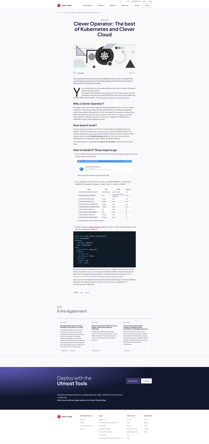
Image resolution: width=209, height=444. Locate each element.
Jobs (128, 435)
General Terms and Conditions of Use (109, 422)
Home (61, 12)
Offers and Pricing (85, 416)
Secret (109, 269)
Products (101, 5)
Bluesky (146, 422)
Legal (100, 416)
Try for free (146, 381)
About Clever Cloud (132, 429)
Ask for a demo (133, 381)
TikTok (145, 432)
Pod (92, 272)
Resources (125, 5)
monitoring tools (123, 98)
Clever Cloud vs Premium (86, 425)
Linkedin (146, 419)
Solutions (113, 5)
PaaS (139, 331)
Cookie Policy (102, 435)
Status (128, 422)
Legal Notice (102, 419)
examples (94, 274)
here (109, 282)
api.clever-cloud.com (101, 131)
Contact (147, 5)
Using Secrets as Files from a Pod (111, 276)
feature (87, 292)
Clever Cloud (131, 416)
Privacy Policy (102, 425)
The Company (87, 5)
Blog (65, 12)
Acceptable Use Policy (105, 429)
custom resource (95, 227)
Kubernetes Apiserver (96, 134)
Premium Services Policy (105, 432)
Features (131, 73)
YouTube (146, 429)
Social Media (148, 416)
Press (128, 438)
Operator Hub (124, 115)
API (81, 292)
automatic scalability (108, 98)
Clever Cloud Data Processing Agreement (110, 438)
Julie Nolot (81, 73)
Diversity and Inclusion (132, 432)
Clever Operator (107, 93)
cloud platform (128, 336)
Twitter (145, 425)
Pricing (137, 5)
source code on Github (122, 154)
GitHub (129, 425)
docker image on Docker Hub (85, 156)
